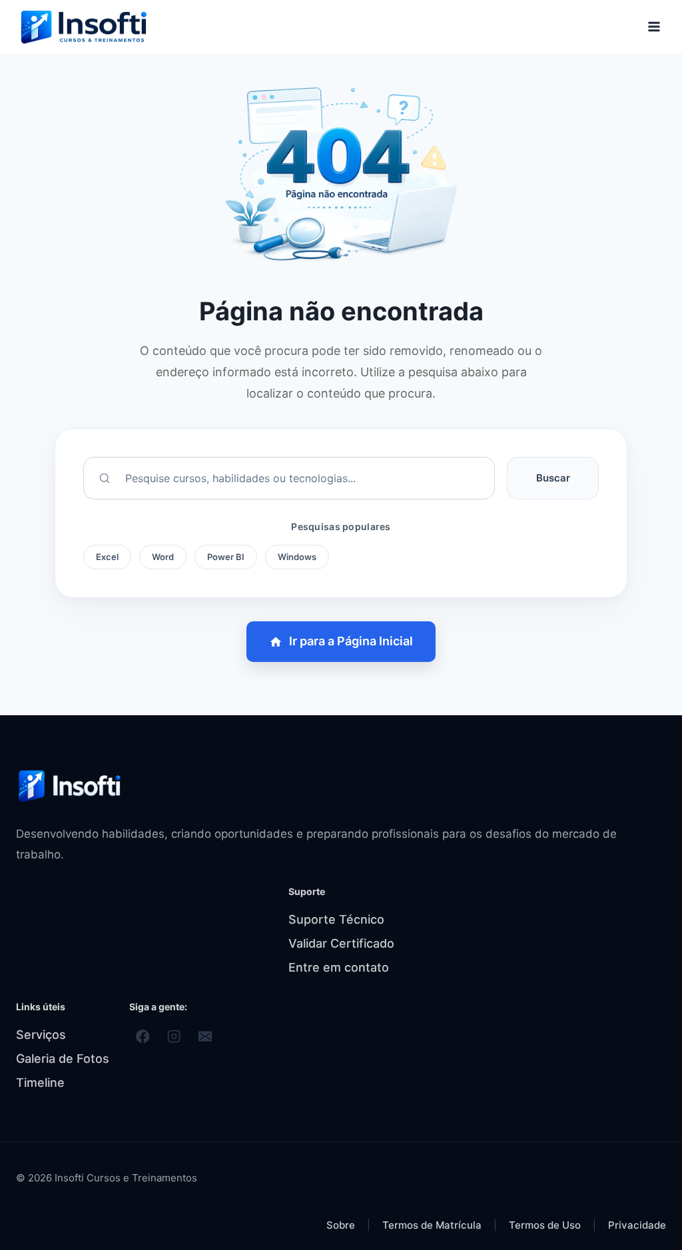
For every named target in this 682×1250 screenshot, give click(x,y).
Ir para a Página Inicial (351, 641)
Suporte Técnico (336, 919)
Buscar (553, 477)
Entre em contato (338, 967)
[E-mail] (205, 1036)
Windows (297, 556)
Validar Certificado (341, 943)
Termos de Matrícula (433, 1225)
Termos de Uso (546, 1225)
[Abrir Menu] (653, 26)
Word (163, 556)
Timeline (40, 1083)
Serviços (41, 1035)
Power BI (225, 556)
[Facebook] (143, 1036)
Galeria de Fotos (62, 1059)
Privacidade (637, 1225)
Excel (107, 556)
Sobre (340, 1225)
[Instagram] (174, 1036)
